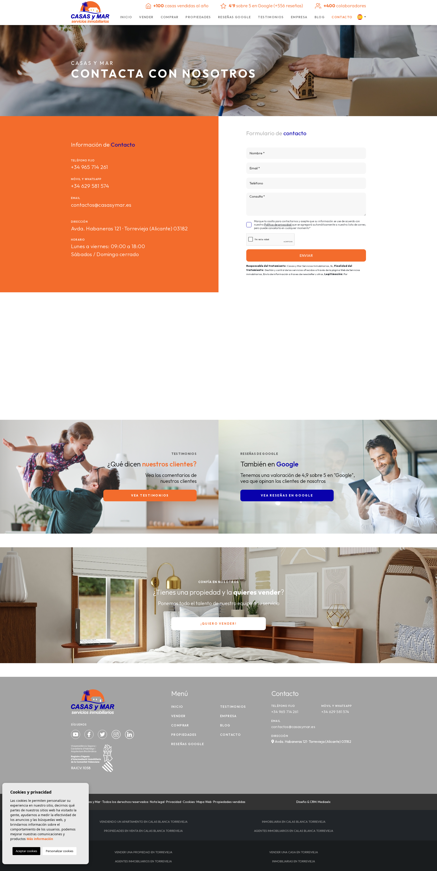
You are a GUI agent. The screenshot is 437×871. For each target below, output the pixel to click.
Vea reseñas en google (287, 495)
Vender (146, 17)
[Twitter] (103, 733)
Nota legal (157, 802)
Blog (320, 17)
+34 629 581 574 (90, 186)
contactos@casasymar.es (101, 204)
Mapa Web (204, 802)
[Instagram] (117, 733)
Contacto (342, 17)
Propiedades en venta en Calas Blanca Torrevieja (143, 831)
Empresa (299, 17)
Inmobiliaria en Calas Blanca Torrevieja (293, 821)
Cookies (189, 802)
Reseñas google (234, 17)
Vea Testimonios (150, 495)
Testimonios (271, 17)
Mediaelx (324, 802)
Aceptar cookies (26, 851)
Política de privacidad (278, 224)
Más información (40, 839)
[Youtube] (76, 733)
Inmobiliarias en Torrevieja (293, 861)
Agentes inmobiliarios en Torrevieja (143, 861)
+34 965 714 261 (89, 167)
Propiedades (198, 17)
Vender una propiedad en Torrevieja (143, 852)
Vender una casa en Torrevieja (293, 852)
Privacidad (173, 802)
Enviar (306, 255)
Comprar (170, 17)
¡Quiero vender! (219, 623)
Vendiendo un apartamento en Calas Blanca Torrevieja (143, 821)
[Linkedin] (129, 733)
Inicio (126, 17)
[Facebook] (89, 733)
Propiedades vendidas (229, 802)
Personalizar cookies (59, 851)
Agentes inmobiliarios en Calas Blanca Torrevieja (293, 831)
